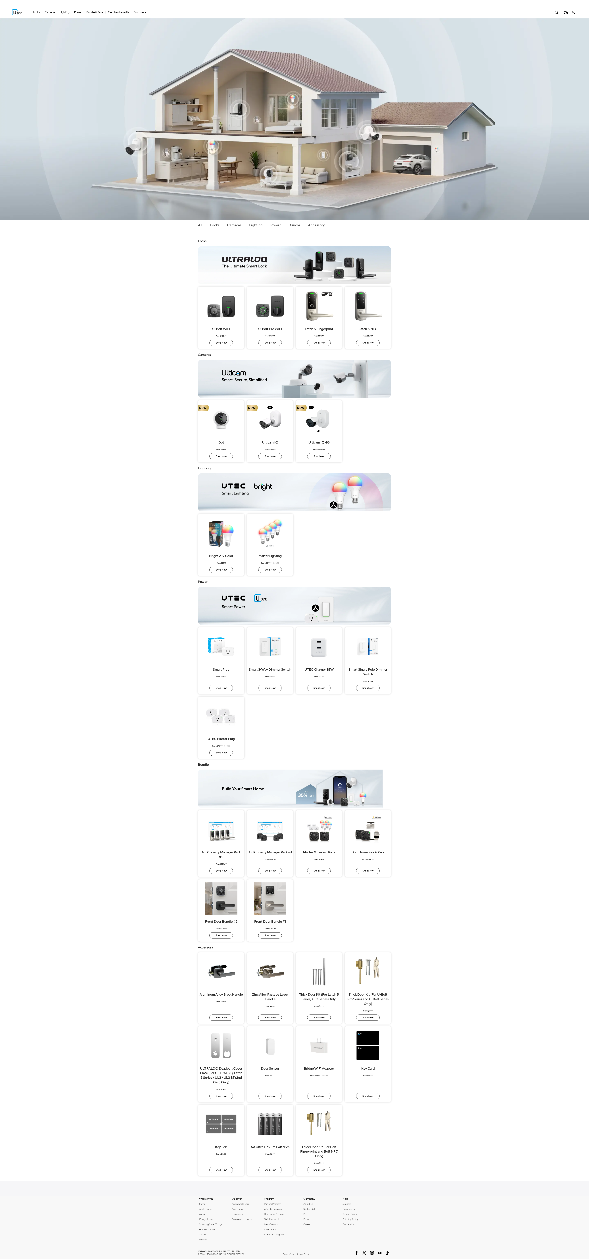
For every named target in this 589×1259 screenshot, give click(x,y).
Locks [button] (36, 12)
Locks (214, 225)
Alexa (202, 1214)
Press (306, 1219)
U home (203, 1239)
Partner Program (272, 1204)
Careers (307, 1224)
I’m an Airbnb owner (242, 1219)
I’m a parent (237, 1209)
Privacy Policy (303, 1254)
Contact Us (348, 1224)
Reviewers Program (274, 1214)
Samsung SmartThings (210, 1224)
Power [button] (78, 12)
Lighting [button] (64, 12)
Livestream (270, 1229)
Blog (305, 1214)
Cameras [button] (49, 12)
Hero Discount (271, 1224)
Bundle (294, 225)
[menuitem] (213, 1204)
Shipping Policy (350, 1219)
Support (347, 1204)
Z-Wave (203, 1234)
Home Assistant (207, 1229)
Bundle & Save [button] (94, 12)
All (200, 225)
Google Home (206, 1219)
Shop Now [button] (221, 342)
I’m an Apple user (240, 1204)
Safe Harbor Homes (274, 1219)
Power (275, 225)
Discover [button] (139, 12)
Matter (202, 1204)
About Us (308, 1204)
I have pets (237, 1214)
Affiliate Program (273, 1209)
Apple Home (205, 1209)
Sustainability (310, 1209)
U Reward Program (274, 1234)
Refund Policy (350, 1214)
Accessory (316, 225)
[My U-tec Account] (573, 12)
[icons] (357, 1253)
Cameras (234, 225)
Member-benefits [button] (118, 12)
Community (349, 1209)
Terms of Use (288, 1254)
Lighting (256, 225)
